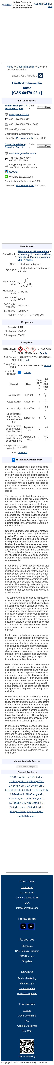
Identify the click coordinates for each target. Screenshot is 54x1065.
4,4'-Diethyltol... (17, 794)
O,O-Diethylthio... (18, 777)
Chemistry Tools (27, 988)
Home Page (27, 887)
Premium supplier (25, 138)
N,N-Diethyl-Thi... (35, 781)
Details (43, 353)
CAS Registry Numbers (27, 951)
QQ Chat (13, 172)
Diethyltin (44, 790)
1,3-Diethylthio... (17, 781)
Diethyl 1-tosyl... (18, 811)
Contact (27, 1010)
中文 (50, 6)
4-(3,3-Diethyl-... (35, 811)
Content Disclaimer (27, 1026)
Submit (47, 4)
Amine (29, 260)
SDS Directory (27, 956)
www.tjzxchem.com (19, 114)
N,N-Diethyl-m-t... (17, 798)
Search (38, 4)
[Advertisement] (27, 36)
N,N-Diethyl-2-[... (17, 803)
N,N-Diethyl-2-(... (35, 803)
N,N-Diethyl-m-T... (36, 798)
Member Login (27, 983)
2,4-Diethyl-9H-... (17, 786)
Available (22, 452)
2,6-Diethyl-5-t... (30, 790)
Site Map (27, 1031)
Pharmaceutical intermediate (33, 251)
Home (10, 67)
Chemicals (27, 946)
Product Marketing (27, 978)
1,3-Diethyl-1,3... (26, 816)
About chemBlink (27, 1015)
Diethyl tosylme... (18, 807)
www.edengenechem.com (22, 153)
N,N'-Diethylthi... (36, 777)
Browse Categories (27, 993)
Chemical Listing (25, 67)
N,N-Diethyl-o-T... (35, 794)
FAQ (27, 1020)
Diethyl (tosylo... (36, 807)
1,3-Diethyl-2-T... (13, 790)
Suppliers (27, 961)
